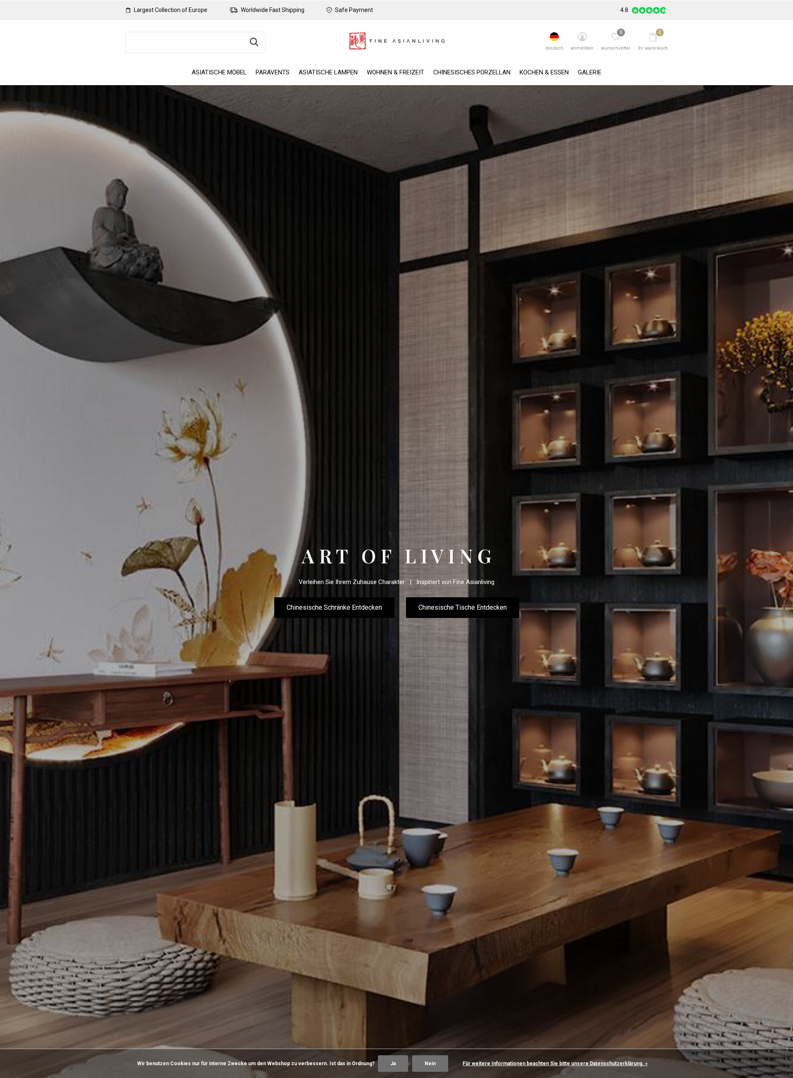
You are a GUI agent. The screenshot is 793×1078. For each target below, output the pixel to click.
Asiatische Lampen (328, 72)
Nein (430, 1063)
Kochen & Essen (544, 72)
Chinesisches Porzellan (471, 72)
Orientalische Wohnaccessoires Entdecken (396, 619)
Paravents (273, 72)
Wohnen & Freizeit (395, 72)
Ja (393, 1063)
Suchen (254, 42)
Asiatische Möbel (219, 72)
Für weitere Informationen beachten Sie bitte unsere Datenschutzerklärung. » (555, 1063)
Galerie (589, 72)
